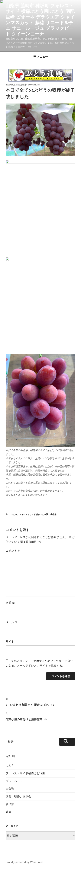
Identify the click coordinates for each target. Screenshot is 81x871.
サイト (10, 641)
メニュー (42, 56)
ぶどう (14, 514)
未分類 (10, 788)
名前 (10, 602)
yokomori (34, 85)
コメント (13, 550)
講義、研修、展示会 (18, 796)
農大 (8, 811)
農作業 (53, 514)
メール (12, 622)
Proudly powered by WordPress (24, 861)
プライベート (14, 781)
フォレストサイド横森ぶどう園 (33, 514)
